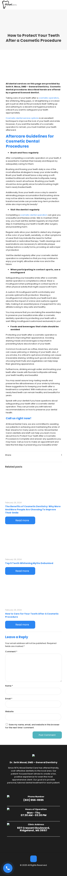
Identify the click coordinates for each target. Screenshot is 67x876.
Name (9, 685)
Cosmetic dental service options (22, 118)
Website (9, 711)
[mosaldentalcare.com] (9, 5)
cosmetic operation (49, 97)
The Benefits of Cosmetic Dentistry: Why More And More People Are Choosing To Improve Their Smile (33, 509)
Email (8, 698)
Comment (11, 651)
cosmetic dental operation (33, 214)
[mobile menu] (62, 4)
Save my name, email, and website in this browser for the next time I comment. (32, 726)
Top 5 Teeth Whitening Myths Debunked (29, 563)
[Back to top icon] (33, 859)
